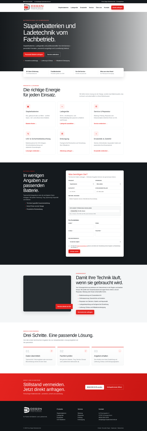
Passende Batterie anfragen (34, 54)
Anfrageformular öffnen (114, 387)
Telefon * (98, 230)
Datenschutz (121, 428)
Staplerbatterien (63, 7)
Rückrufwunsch (73, 238)
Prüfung (80, 417)
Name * (70, 223)
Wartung (80, 413)
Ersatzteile (83, 7)
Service (91, 7)
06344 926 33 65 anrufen (94, 387)
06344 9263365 (28, 1)
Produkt (71, 180)
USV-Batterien (61, 419)
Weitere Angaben (73, 195)
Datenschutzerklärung (82, 246)
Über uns (99, 7)
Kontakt (106, 7)
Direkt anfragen (117, 7)
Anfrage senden (74, 251)
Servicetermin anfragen (85, 312)
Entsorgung (81, 419)
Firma (97, 223)
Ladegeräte (74, 7)
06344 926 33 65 (104, 417)
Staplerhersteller (101, 188)
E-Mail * (70, 230)
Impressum (114, 428)
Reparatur (81, 415)
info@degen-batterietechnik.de (43, 1)
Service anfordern (53, 54)
